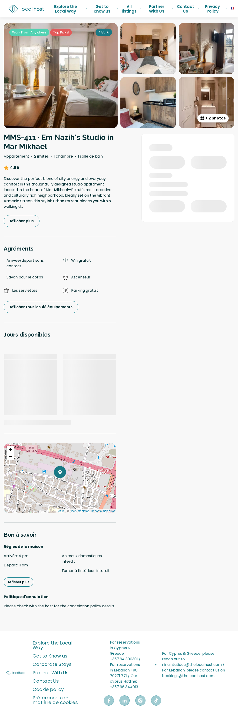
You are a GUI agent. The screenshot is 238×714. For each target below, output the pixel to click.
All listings (129, 8)
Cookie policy (48, 689)
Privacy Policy (212, 8)
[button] (66, 484)
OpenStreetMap (79, 511)
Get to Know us (102, 8)
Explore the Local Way (65, 8)
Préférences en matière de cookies (55, 700)
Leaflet (61, 511)
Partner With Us (156, 8)
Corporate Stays (52, 664)
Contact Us (185, 8)
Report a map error (103, 511)
